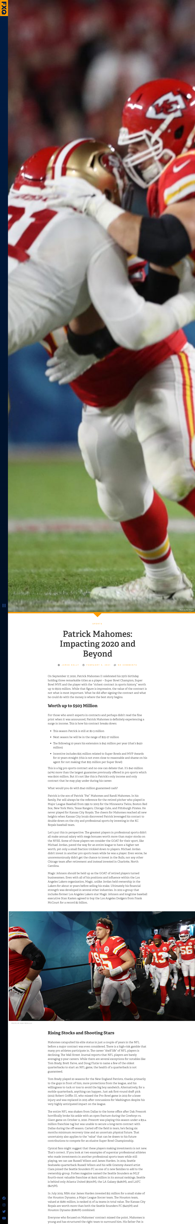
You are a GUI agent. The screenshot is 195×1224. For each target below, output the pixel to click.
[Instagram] (4, 1204)
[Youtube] (4, 1218)
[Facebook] (4, 1198)
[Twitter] (4, 1211)
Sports (98, 624)
